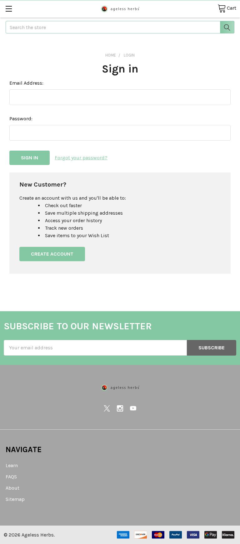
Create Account (52, 254)
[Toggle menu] (8, 8)
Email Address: (26, 83)
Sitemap (15, 499)
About (12, 488)
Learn (12, 465)
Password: (20, 119)
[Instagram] (120, 408)
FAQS (11, 477)
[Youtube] (133, 408)
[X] (106, 408)
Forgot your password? (81, 158)
